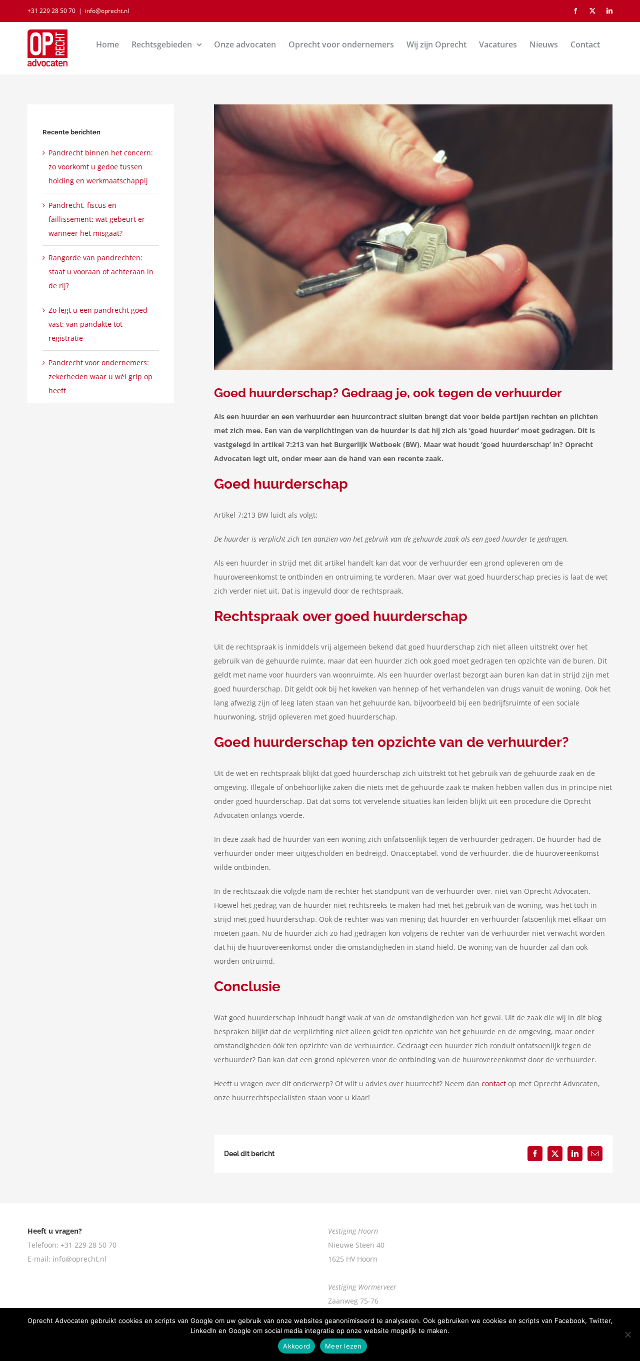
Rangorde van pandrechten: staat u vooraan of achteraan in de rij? (101, 271)
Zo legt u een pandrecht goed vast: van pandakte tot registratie (98, 324)
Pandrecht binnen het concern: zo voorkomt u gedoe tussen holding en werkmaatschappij (100, 166)
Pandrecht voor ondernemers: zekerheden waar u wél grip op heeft (100, 376)
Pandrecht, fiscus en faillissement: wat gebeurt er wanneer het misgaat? (96, 219)
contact (494, 1083)
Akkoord (296, 1346)
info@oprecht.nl (107, 10)
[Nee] (627, 1335)
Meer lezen (343, 1346)
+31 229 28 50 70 (52, 10)
